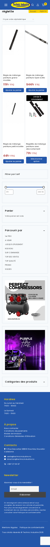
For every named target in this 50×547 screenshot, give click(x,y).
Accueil (33, 11)
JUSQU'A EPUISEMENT (14, 244)
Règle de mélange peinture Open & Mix (35, 76)
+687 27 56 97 (13, 464)
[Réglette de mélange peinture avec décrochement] (36, 117)
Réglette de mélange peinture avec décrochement (36, 146)
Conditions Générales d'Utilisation (19, 436)
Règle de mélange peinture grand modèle (12, 78)
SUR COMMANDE (12, 252)
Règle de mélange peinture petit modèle (13, 145)
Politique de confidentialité (29, 512)
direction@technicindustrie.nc (21, 459)
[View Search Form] (32, 5)
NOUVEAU (9, 248)
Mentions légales (10, 527)
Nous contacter (11, 428)
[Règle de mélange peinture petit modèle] (13, 117)
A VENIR (8, 240)
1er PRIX (8, 236)
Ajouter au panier (14, 90)
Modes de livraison (12, 433)
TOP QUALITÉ (10, 261)
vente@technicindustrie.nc (19, 456)
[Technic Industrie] (20, 5)
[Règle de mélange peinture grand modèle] (13, 49)
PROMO (8, 265)
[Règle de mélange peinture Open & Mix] (36, 49)
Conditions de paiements (16, 431)
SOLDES (8, 269)
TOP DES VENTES (12, 257)
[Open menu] (6, 5)
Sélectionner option (36, 160)
